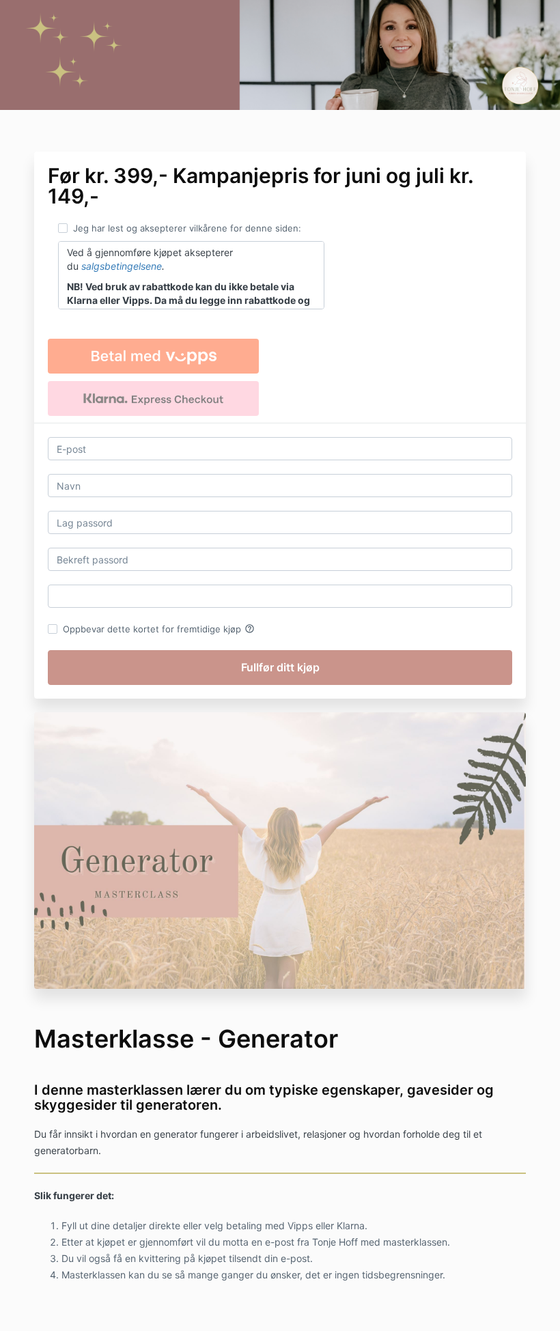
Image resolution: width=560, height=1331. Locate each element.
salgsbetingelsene (121, 266)
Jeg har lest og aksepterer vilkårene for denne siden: (187, 228)
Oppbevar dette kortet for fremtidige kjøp (159, 629)
